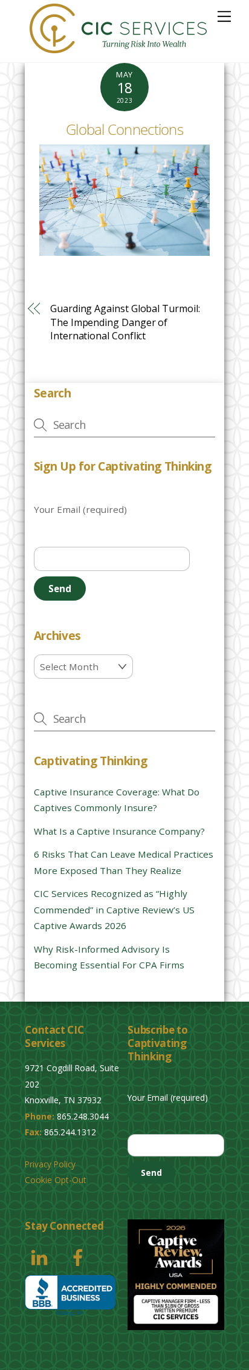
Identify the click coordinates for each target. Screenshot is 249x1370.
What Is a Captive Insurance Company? (119, 831)
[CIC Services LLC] (118, 47)
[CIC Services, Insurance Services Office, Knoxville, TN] (70, 1296)
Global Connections (124, 129)
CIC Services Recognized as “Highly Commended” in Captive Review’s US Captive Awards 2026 (114, 909)
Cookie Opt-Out (55, 1180)
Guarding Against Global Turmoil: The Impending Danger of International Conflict (124, 322)
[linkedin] (41, 1256)
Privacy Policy (50, 1164)
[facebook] (80, 1256)
